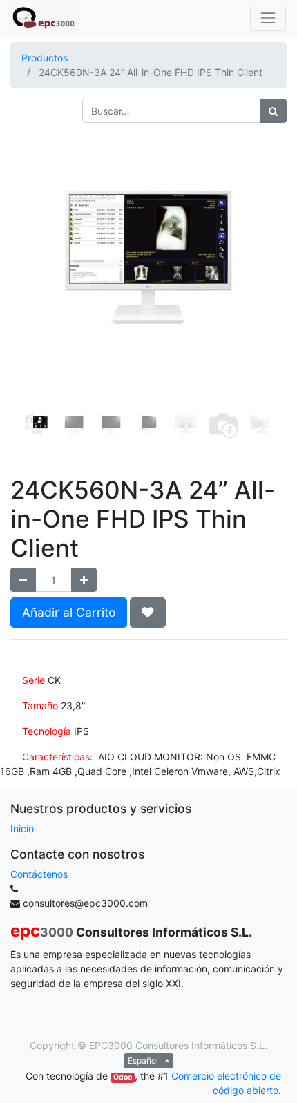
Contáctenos (39, 874)
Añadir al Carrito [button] (68, 612)
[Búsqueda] (273, 111)
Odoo (122, 1077)
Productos (44, 58)
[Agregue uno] (84, 580)
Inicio (22, 828)
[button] (31, 261)
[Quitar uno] (23, 580)
